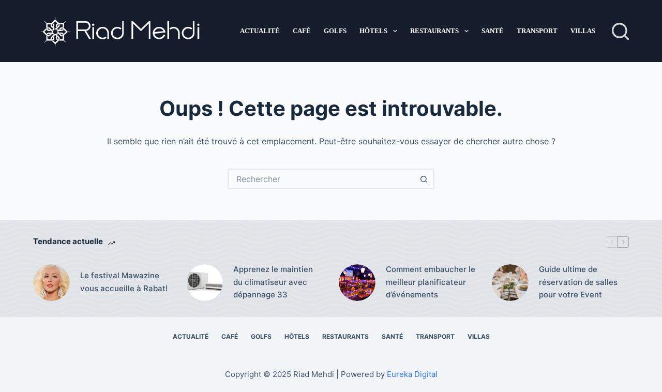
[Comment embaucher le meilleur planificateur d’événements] (357, 282)
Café (302, 31)
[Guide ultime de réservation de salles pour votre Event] (510, 282)
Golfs (335, 31)
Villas (582, 31)
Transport (537, 31)
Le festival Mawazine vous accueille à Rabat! (124, 281)
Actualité (260, 31)
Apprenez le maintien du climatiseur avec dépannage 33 (273, 282)
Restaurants (434, 31)
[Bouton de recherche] (424, 179)
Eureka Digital (412, 374)
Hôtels (373, 31)
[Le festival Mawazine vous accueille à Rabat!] (51, 282)
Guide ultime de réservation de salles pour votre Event (578, 282)
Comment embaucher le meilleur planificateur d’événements (430, 282)
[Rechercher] (620, 31)
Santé (493, 31)
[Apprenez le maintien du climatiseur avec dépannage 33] (204, 282)
